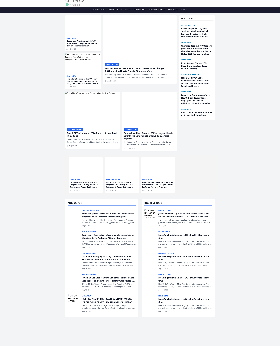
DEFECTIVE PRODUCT (157, 10)
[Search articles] (214, 3)
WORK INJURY (173, 10)
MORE (183, 10)
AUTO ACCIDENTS (98, 10)
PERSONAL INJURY (115, 10)
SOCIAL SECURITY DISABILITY (135, 10)
